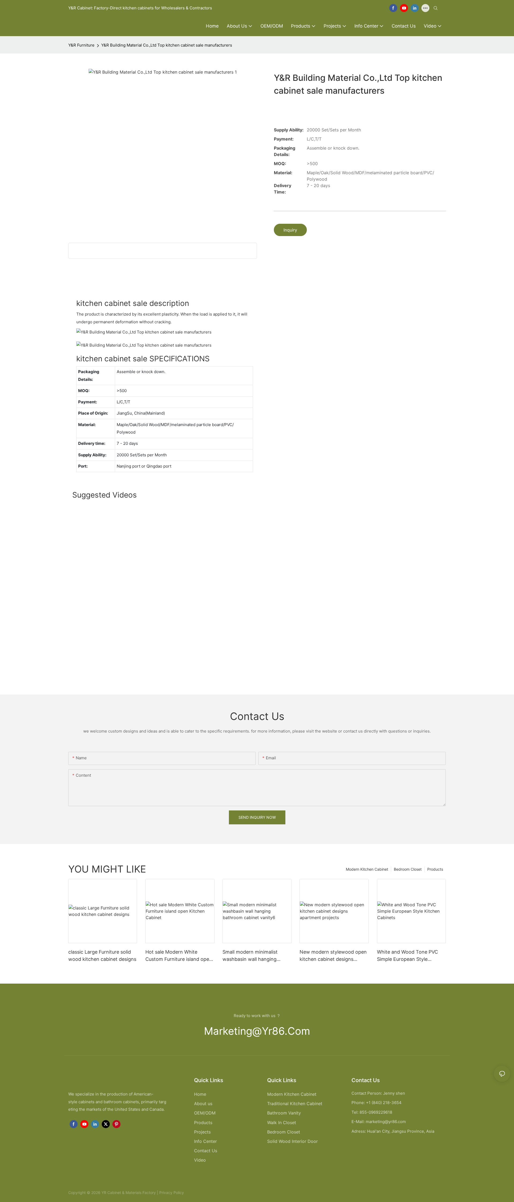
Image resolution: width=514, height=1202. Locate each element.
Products (435, 869)
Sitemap (191, 1192)
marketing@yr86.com (257, 1031)
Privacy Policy (171, 1192)
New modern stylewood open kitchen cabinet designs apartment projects (333, 956)
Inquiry (290, 230)
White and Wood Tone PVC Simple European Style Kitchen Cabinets (407, 956)
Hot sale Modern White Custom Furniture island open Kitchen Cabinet (178, 956)
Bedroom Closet (408, 869)
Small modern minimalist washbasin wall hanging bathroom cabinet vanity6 (251, 956)
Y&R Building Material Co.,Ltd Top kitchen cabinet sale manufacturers (166, 45)
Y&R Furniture (81, 45)
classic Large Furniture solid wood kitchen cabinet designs (102, 955)
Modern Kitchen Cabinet (367, 869)
